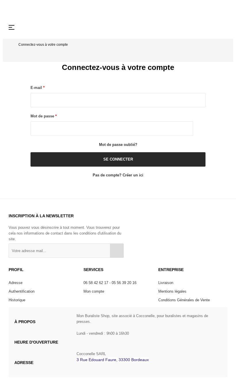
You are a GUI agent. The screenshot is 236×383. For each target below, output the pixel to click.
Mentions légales (172, 291)
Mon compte (93, 291)
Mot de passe (43, 116)
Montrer (199, 128)
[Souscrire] (117, 250)
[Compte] (213, 27)
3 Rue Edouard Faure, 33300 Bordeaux (113, 359)
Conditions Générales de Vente (184, 300)
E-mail (37, 87)
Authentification (22, 291)
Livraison (165, 283)
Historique (17, 300)
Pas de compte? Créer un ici (118, 175)
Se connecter (118, 159)
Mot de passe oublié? (118, 144)
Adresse (15, 283)
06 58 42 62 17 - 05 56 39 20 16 (109, 283)
